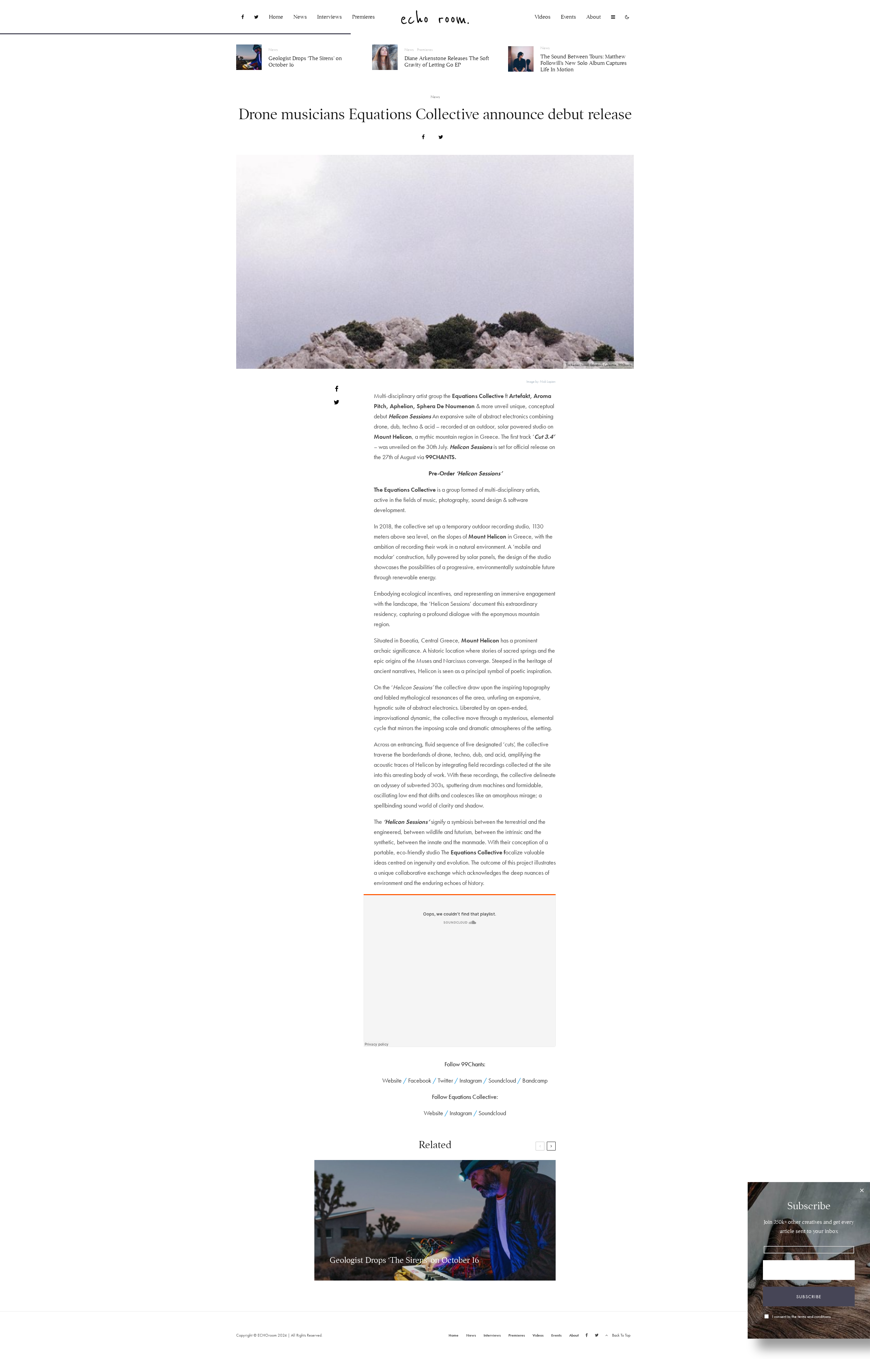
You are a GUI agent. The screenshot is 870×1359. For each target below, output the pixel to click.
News (300, 17)
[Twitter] (256, 17)
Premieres (363, 17)
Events (568, 17)
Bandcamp (534, 1080)
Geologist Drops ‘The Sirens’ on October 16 (305, 61)
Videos (543, 17)
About (593, 17)
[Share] (423, 137)
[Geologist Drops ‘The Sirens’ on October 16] (435, 1220)
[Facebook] (242, 17)
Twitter (445, 1080)
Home (276, 17)
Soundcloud (502, 1080)
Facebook (419, 1080)
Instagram (470, 1080)
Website (392, 1080)
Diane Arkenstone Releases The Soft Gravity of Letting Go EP (446, 61)
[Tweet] (440, 137)
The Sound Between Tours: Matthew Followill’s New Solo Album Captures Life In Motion (583, 63)
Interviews (329, 17)
